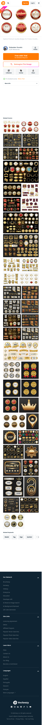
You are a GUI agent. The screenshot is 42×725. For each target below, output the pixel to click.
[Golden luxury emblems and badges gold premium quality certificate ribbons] (11, 404)
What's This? (21, 79)
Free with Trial (21, 56)
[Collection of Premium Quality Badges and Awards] (27, 166)
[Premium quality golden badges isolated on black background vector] (12, 216)
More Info (7, 82)
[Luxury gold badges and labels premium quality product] (12, 485)
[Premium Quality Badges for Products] (12, 139)
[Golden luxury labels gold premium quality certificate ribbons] (11, 362)
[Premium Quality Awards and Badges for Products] (11, 125)
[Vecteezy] (3, 3)
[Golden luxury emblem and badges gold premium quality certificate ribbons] (11, 430)
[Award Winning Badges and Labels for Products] (11, 230)
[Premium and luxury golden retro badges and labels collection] (13, 180)
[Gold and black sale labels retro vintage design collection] (11, 634)
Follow (35, 49)
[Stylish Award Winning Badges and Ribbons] (29, 319)
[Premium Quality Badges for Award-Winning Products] (13, 708)
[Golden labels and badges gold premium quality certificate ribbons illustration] (12, 390)
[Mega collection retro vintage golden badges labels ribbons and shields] (20, 263)
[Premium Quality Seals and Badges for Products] (14, 554)
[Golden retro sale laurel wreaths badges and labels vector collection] (20, 286)
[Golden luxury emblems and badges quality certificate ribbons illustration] (12, 376)
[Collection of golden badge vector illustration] (13, 586)
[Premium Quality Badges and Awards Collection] (11, 166)
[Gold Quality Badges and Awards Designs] (12, 152)
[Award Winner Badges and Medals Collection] (29, 231)
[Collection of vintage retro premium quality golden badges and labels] (12, 692)
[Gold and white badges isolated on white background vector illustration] (12, 334)
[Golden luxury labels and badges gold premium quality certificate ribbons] (29, 362)
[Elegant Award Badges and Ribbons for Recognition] (12, 320)
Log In (33, 3)
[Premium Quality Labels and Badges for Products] (12, 245)
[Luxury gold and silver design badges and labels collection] (20, 198)
